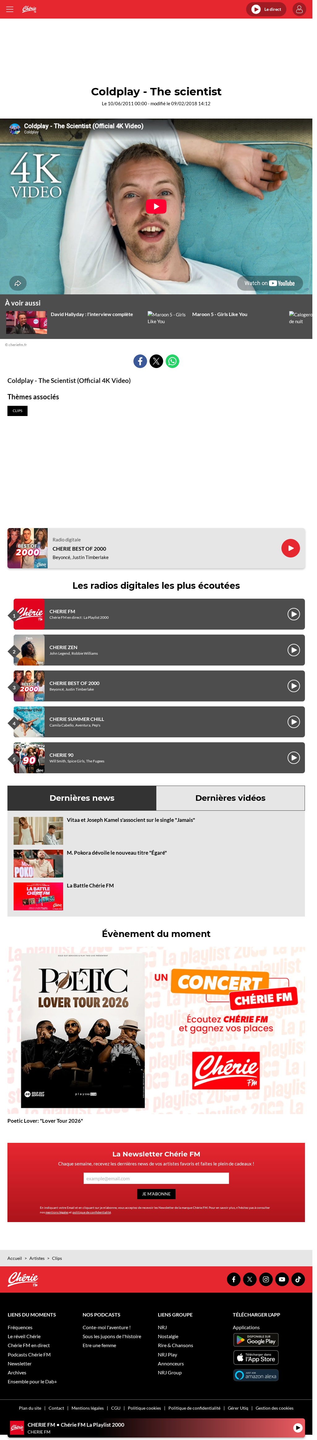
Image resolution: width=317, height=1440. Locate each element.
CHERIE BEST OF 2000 (79, 549)
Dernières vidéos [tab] (230, 798)
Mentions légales (88, 1408)
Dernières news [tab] (82, 798)
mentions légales (57, 1212)
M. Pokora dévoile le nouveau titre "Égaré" (117, 852)
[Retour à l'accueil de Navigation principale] (29, 9)
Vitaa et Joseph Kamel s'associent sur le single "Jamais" (131, 820)
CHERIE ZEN (63, 647)
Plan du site (30, 1408)
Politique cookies (144, 1408)
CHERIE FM (62, 611)
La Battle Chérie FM (90, 885)
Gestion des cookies (274, 1408)
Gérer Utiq (238, 1408)
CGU (115, 1408)
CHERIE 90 (61, 755)
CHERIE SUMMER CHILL (77, 719)
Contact (56, 1408)
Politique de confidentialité (194, 1408)
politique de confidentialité (91, 1212)
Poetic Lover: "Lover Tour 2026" (45, 1120)
